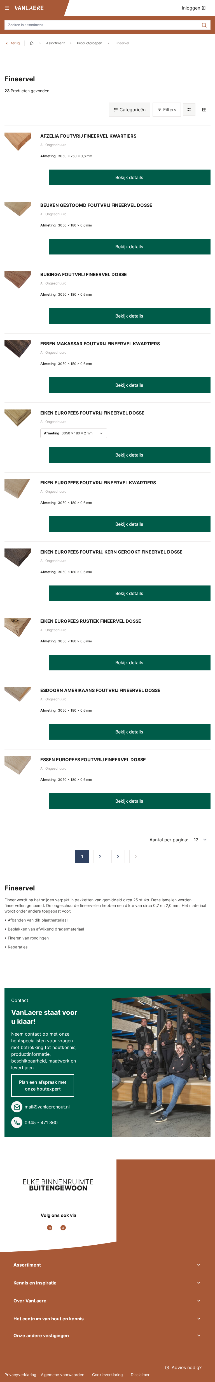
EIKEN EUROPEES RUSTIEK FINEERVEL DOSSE (90, 621)
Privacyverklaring (20, 1374)
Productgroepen (89, 43)
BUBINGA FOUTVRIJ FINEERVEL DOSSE (83, 274)
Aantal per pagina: (168, 839)
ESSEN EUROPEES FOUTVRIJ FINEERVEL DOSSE (93, 759)
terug (15, 43)
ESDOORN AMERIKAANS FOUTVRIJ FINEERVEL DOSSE (100, 690)
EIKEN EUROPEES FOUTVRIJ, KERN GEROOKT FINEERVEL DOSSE (111, 552)
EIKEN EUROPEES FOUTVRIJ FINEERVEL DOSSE (92, 413)
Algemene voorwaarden (63, 1374)
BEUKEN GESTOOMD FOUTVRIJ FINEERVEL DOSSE (96, 205)
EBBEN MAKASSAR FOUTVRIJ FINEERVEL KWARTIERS (100, 343)
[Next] (135, 856)
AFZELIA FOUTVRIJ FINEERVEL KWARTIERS (88, 136)
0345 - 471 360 (41, 1122)
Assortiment (55, 43)
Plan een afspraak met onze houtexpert (42, 1085)
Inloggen (192, 8)
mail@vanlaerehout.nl (47, 1107)
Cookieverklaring (108, 1374)
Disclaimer (140, 1374)
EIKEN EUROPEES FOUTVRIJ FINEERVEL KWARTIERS (98, 482)
